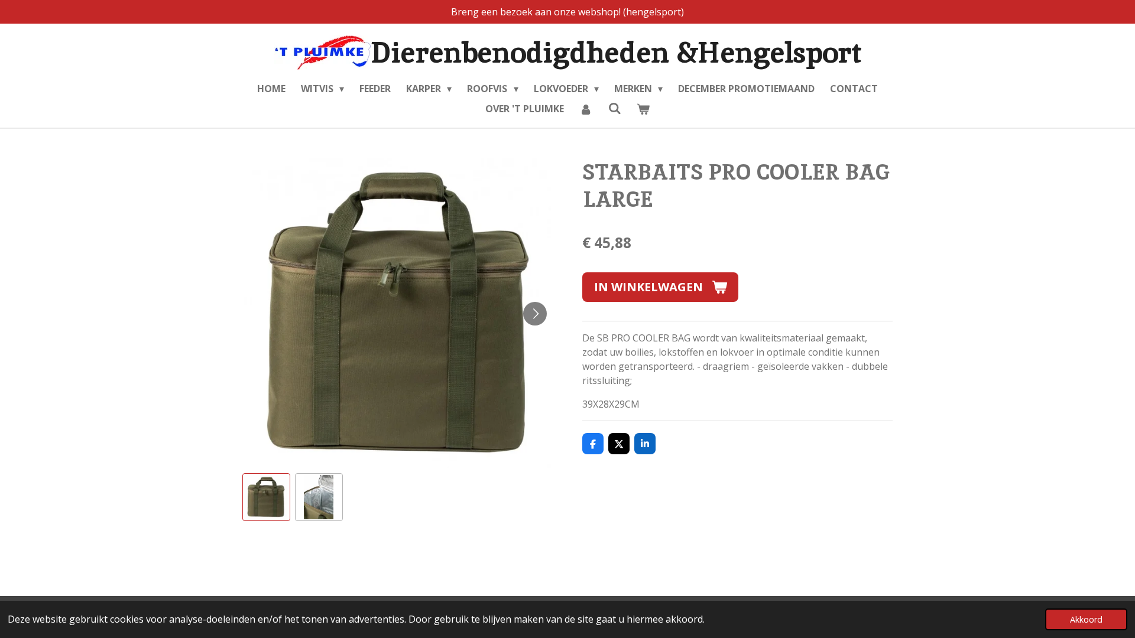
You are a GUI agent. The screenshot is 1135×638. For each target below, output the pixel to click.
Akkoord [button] (1086, 619)
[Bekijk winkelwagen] (643, 109)
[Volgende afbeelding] (535, 313)
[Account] (586, 109)
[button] (266, 497)
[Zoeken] (614, 108)
